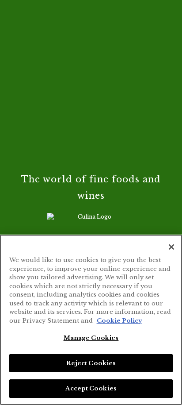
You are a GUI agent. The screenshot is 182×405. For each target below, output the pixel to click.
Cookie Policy (119, 320)
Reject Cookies (91, 363)
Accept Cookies (91, 388)
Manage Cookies (91, 338)
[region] (91, 320)
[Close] (171, 247)
